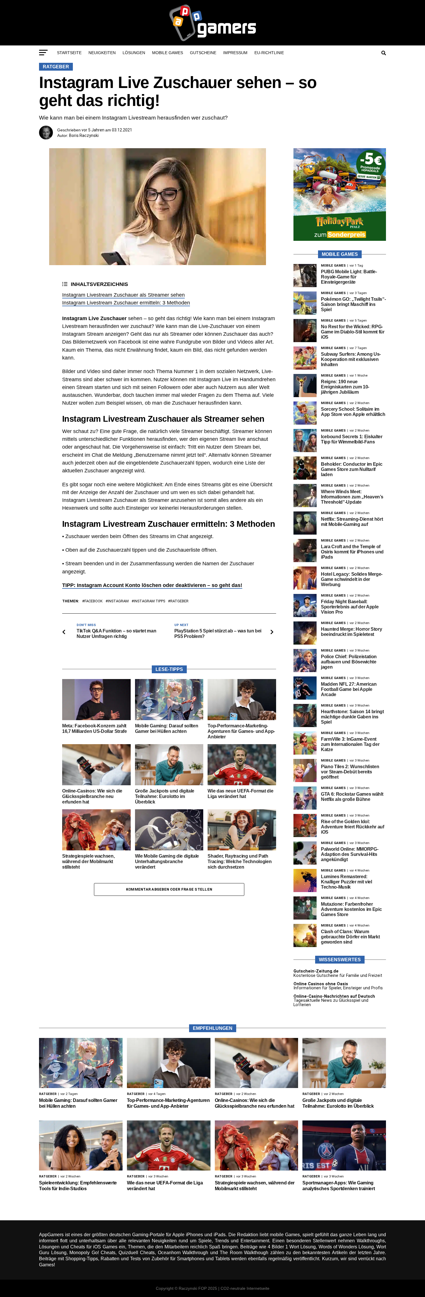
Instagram (118, 601)
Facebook (93, 601)
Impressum (235, 52)
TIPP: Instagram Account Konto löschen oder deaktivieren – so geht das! (152, 585)
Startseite (69, 52)
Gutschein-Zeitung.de (316, 971)
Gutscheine (203, 52)
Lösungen (134, 52)
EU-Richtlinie (269, 52)
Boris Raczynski (84, 135)
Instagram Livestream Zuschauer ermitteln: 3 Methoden (126, 303)
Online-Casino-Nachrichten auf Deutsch (334, 996)
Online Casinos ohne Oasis (320, 984)
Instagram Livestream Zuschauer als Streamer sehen (123, 295)
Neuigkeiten (102, 52)
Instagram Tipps (149, 601)
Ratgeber (179, 601)
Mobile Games (167, 52)
